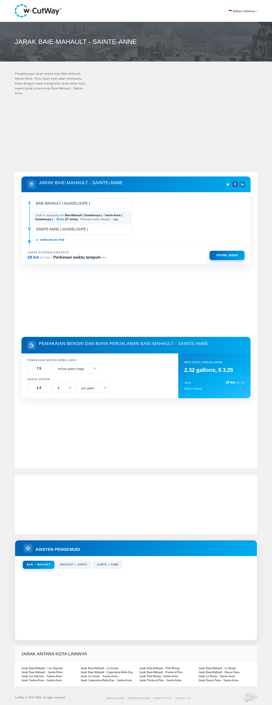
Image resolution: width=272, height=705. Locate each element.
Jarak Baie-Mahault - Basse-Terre (218, 672)
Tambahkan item (52, 240)
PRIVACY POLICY (162, 698)
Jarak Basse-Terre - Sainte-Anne (218, 680)
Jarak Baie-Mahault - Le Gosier (99, 668)
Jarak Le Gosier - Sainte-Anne (99, 676)
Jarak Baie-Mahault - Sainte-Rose (42, 672)
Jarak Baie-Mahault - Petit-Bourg (159, 668)
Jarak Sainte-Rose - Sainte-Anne (41, 680)
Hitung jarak (227, 255)
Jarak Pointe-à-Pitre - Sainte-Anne (160, 680)
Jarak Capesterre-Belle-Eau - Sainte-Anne (106, 680)
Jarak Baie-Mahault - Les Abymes (42, 668)
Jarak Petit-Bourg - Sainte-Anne (158, 676)
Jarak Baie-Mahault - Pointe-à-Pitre (160, 672)
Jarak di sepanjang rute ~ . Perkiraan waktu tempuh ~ (78, 217)
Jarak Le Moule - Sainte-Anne (216, 676)
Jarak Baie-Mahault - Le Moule (217, 668)
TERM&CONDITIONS (138, 698)
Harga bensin (38, 379)
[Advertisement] (136, 134)
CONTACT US (182, 698)
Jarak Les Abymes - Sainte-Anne (41, 676)
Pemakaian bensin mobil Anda (51, 360)
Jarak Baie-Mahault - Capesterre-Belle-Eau (106, 672)
